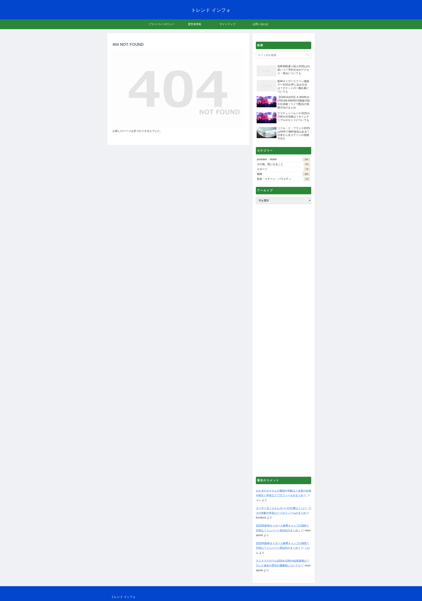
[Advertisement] (283, 340)
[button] (308, 55)
